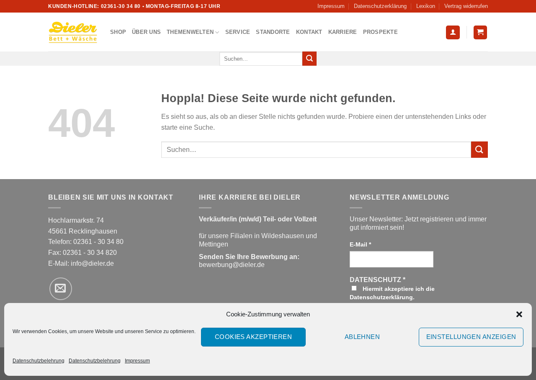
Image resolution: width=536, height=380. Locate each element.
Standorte (273, 32)
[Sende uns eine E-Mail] (60, 288)
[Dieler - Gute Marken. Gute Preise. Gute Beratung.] (73, 32)
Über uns (146, 32)
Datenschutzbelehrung (38, 361)
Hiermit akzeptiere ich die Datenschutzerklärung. (392, 292)
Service (237, 32)
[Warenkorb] (480, 32)
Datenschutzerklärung (380, 6)
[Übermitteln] (309, 58)
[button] (519, 314)
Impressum (137, 361)
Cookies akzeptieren (253, 336)
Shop (118, 32)
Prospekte (380, 32)
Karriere (342, 32)
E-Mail (360, 244)
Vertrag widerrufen (466, 6)
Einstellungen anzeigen (471, 336)
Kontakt (309, 32)
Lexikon (425, 6)
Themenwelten (190, 32)
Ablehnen (362, 336)
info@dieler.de (92, 263)
